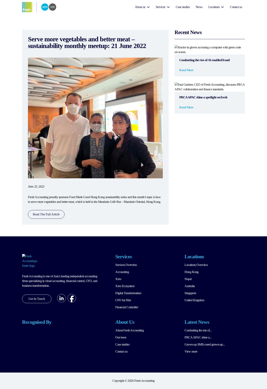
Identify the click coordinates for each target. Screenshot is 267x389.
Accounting (122, 272)
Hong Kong (192, 272)
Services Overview (126, 265)
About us (140, 7)
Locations (214, 7)
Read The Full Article (46, 214)
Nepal (188, 279)
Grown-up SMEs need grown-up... (205, 344)
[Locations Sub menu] (222, 7)
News (199, 7)
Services (160, 7)
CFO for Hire (123, 300)
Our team (120, 337)
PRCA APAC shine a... (198, 337)
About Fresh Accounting (129, 330)
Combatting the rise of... (198, 330)
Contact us (236, 7)
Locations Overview (196, 265)
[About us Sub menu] (148, 7)
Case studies (183, 7)
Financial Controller (126, 307)
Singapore (190, 293)
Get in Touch (37, 298)
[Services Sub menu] (168, 7)
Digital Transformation (128, 293)
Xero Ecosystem (124, 286)
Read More (186, 70)
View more (191, 351)
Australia (190, 286)
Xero (118, 279)
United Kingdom (194, 300)
